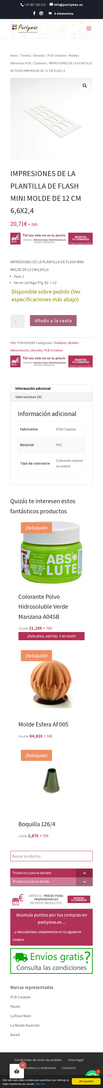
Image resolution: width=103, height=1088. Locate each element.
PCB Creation (57, 55)
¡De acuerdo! (86, 1081)
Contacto (69, 1068)
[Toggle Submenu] (84, 873)
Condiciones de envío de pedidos (38, 1060)
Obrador (39, 55)
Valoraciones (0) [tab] (28, 397)
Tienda (25, 55)
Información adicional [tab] (33, 388)
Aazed (15, 1034)
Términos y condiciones (39, 1068)
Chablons (40, 63)
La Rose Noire (20, 1016)
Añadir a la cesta (53, 320)
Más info (40, 1084)
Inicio (13, 55)
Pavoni (15, 1006)
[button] (84, 85)
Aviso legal (75, 1060)
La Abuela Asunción (25, 1025)
